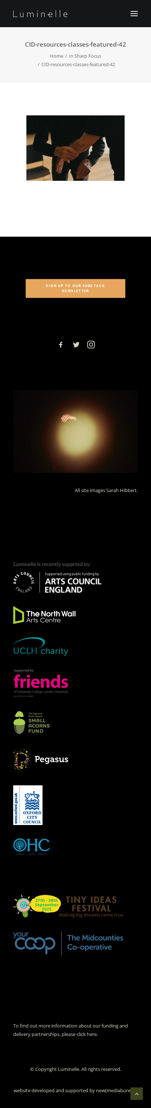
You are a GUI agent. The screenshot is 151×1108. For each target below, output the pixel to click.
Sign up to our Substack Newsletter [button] (76, 288)
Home (56, 56)
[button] (134, 13)
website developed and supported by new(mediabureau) (75, 1090)
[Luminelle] (40, 13)
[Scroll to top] (136, 1093)
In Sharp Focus (85, 56)
